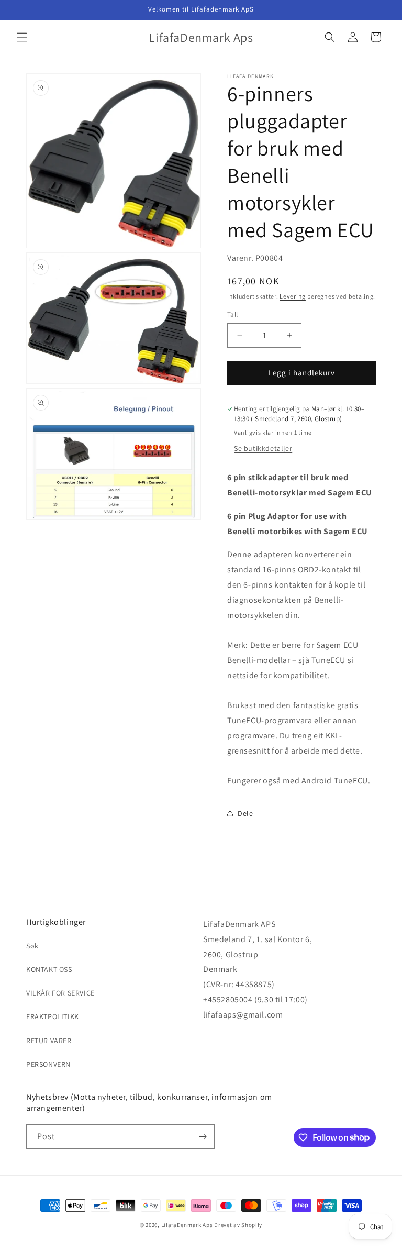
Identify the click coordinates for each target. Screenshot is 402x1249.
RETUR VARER (49, 1040)
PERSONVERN (48, 1064)
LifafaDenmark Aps (187, 1225)
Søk (32, 945)
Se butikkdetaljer (263, 448)
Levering (293, 296)
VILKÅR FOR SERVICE (60, 993)
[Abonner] (202, 1136)
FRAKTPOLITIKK (52, 1016)
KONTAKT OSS (49, 969)
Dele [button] (245, 813)
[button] (22, 37)
